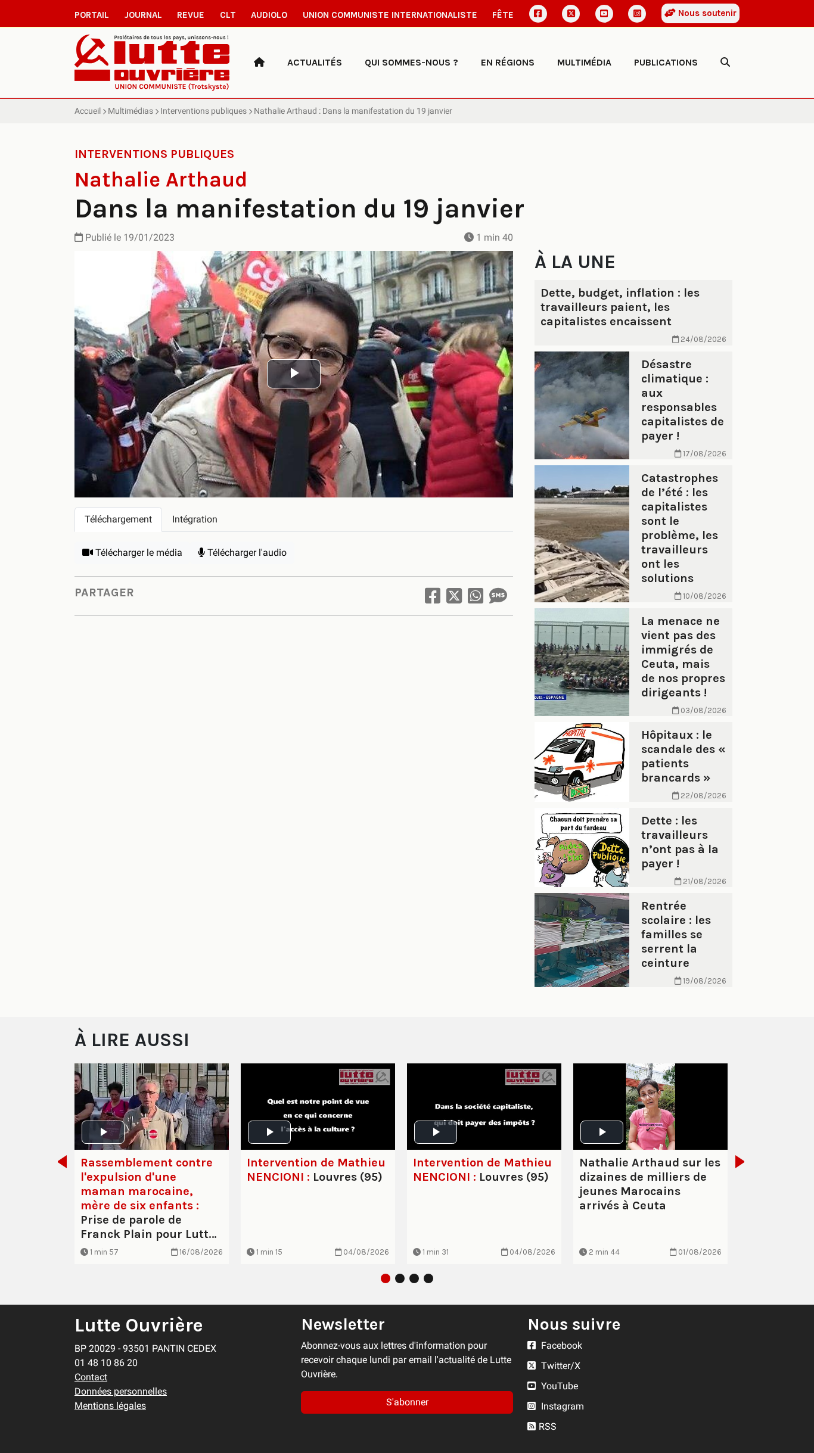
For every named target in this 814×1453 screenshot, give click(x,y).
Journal (143, 15)
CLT (228, 15)
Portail (91, 15)
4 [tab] (428, 1278)
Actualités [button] (314, 62)
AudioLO (269, 15)
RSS (548, 1426)
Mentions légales (110, 1405)
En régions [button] (508, 62)
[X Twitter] (571, 14)
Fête (503, 15)
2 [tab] (400, 1278)
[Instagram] (637, 14)
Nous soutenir (706, 13)
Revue (190, 15)
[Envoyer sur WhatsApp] (475, 596)
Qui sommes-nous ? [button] (411, 62)
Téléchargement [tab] (118, 519)
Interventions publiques (203, 111)
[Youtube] (604, 14)
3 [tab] (414, 1278)
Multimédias (130, 111)
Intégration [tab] (195, 519)
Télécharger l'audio (246, 552)
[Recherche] (725, 62)
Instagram (561, 1406)
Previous (59, 1161)
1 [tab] (385, 1278)
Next (743, 1161)
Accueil (87, 111)
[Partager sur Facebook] (432, 596)
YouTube (558, 1386)
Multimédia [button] (584, 62)
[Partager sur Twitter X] (454, 596)
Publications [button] (666, 62)
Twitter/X (559, 1365)
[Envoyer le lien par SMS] (498, 596)
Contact (90, 1377)
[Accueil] (259, 62)
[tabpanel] (293, 553)
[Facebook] (538, 14)
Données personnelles (120, 1391)
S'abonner (407, 1402)
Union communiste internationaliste (390, 15)
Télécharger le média (137, 552)
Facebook (560, 1345)
